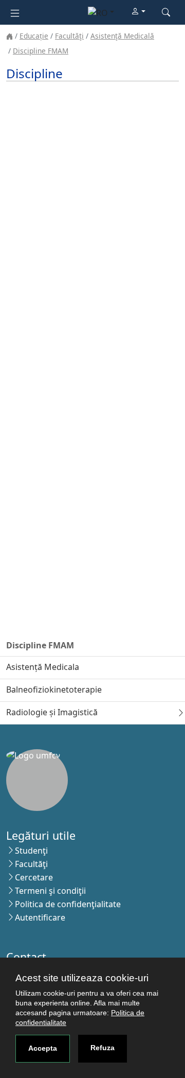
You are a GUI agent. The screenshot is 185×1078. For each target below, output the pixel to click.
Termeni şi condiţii (50, 890)
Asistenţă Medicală (122, 36)
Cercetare (34, 877)
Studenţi (31, 850)
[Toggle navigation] (15, 12)
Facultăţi (69, 36)
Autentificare (40, 917)
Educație (34, 36)
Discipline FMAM (40, 51)
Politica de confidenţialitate (68, 904)
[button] (138, 12)
